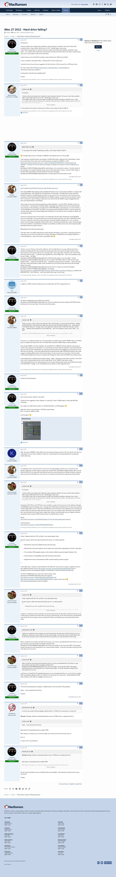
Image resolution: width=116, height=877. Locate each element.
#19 (81, 703)
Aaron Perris (61, 851)
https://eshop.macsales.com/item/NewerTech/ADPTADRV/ (54, 568)
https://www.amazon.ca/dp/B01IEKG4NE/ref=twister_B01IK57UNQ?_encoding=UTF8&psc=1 (47, 270)
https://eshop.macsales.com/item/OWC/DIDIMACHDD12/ (37, 524)
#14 (81, 533)
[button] (18, 10)
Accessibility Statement (19, 861)
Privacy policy (8, 861)
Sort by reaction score (28, 32)
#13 (81, 482)
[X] (102, 4)
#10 (81, 393)
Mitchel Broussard (9, 833)
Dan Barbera (7, 845)
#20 (81, 747)
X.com (9, 824)
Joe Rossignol (61, 827)
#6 (81, 280)
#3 (81, 142)
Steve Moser (7, 851)
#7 (81, 297)
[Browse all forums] (106, 14)
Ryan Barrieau (61, 845)
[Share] (78, 40)
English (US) (108, 862)
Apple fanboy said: (27, 147)
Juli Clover (7, 827)
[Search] (108, 14)
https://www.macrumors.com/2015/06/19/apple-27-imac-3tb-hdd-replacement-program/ (46, 519)
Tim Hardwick (61, 833)
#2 (81, 85)
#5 (81, 246)
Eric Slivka (60, 821)
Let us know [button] (84, 4)
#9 (81, 375)
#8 (81, 316)
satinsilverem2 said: (27, 630)
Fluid (5, 864)
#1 (81, 39)
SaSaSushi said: (26, 751)
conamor (8, 32)
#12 (81, 465)
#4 (81, 185)
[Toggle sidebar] (111, 14)
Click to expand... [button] (51, 104)
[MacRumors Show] (94, 4)
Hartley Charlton (8, 839)
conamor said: (25, 89)
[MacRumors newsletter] (111, 4)
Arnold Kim (7, 821)
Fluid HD (9, 864)
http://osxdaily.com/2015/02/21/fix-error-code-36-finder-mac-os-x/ (39, 188)
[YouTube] (105, 4)
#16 (81, 625)
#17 (81, 655)
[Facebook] (97, 4)
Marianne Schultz (62, 839)
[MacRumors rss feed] (108, 4)
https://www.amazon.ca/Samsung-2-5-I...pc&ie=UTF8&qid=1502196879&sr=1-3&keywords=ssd (48, 163)
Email (6, 824)
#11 (81, 449)
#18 (81, 683)
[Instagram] (99, 4)
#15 (81, 590)
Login (98, 50)
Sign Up (98, 47)
